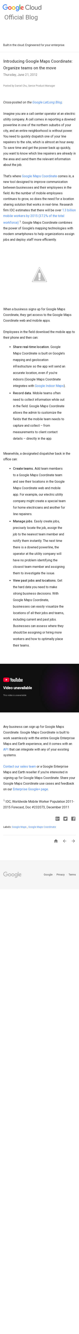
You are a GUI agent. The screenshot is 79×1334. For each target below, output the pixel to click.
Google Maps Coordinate (39, 176)
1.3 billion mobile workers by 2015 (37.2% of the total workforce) (39, 216)
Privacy (61, 874)
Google (48, 874)
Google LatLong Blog (47, 102)
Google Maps (19, 827)
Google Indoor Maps (49, 386)
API (6, 749)
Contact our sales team (19, 766)
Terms (72, 874)
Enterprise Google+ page (30, 789)
